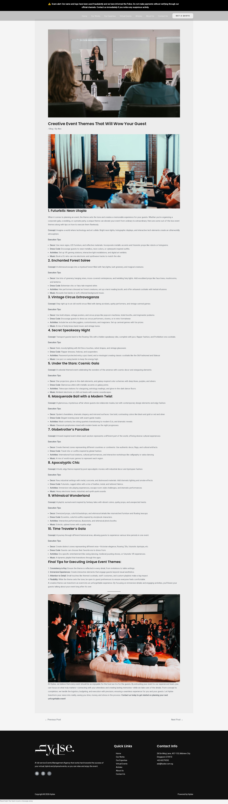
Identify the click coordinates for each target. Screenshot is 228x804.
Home (84, 16)
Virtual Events (126, 16)
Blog (51, 129)
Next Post (177, 719)
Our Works (95, 16)
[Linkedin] (43, 773)
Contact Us (163, 16)
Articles (139, 16)
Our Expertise (110, 16)
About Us (150, 16)
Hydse (53, 684)
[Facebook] (37, 773)
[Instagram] (49, 773)
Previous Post (53, 719)
